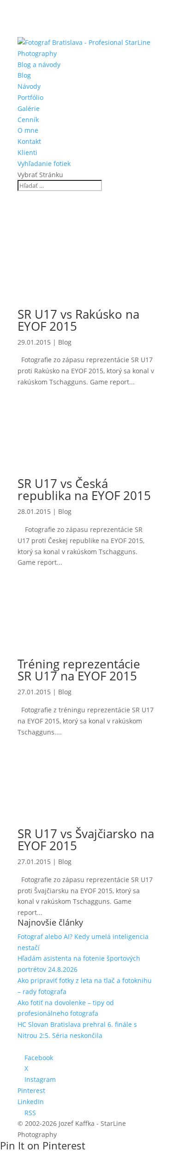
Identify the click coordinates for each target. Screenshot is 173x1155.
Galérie (29, 108)
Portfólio (30, 97)
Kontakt (29, 141)
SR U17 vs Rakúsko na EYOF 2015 (78, 320)
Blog (24, 75)
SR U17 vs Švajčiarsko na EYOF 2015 (86, 839)
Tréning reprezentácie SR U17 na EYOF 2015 (79, 669)
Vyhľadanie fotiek (44, 163)
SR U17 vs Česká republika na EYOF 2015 (84, 489)
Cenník (28, 119)
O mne (28, 130)
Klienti (27, 152)
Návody (29, 86)
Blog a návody (39, 64)
